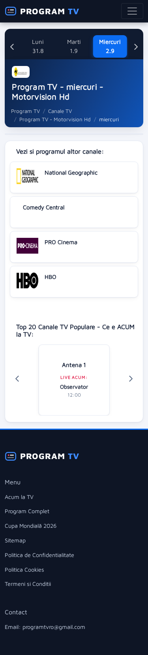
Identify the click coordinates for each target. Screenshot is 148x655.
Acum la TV (19, 496)
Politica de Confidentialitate (39, 554)
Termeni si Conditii (28, 583)
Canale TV (60, 111)
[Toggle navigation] (132, 11)
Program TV (25, 111)
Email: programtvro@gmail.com (45, 626)
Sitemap (15, 540)
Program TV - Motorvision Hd (55, 119)
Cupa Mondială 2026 (30, 525)
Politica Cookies (24, 569)
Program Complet (27, 511)
